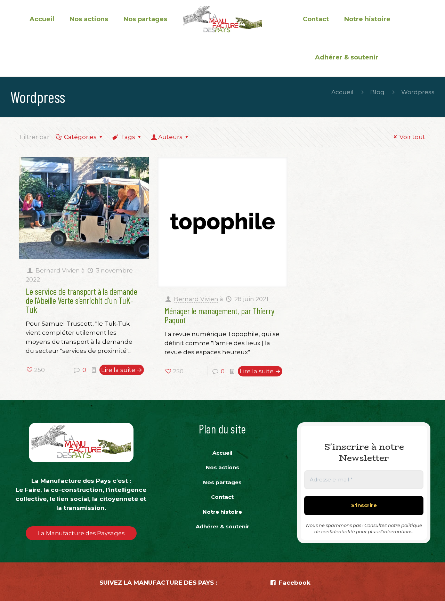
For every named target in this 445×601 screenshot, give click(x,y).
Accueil (342, 92)
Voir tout (412, 136)
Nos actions (222, 467)
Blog (377, 92)
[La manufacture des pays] (222, 19)
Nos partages (222, 482)
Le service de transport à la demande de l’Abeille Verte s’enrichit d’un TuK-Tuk (81, 300)
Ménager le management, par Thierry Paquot (219, 315)
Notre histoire (222, 512)
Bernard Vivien (57, 270)
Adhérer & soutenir (222, 526)
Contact (222, 497)
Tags (127, 136)
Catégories (80, 136)
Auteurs (170, 136)
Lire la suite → (121, 369)
